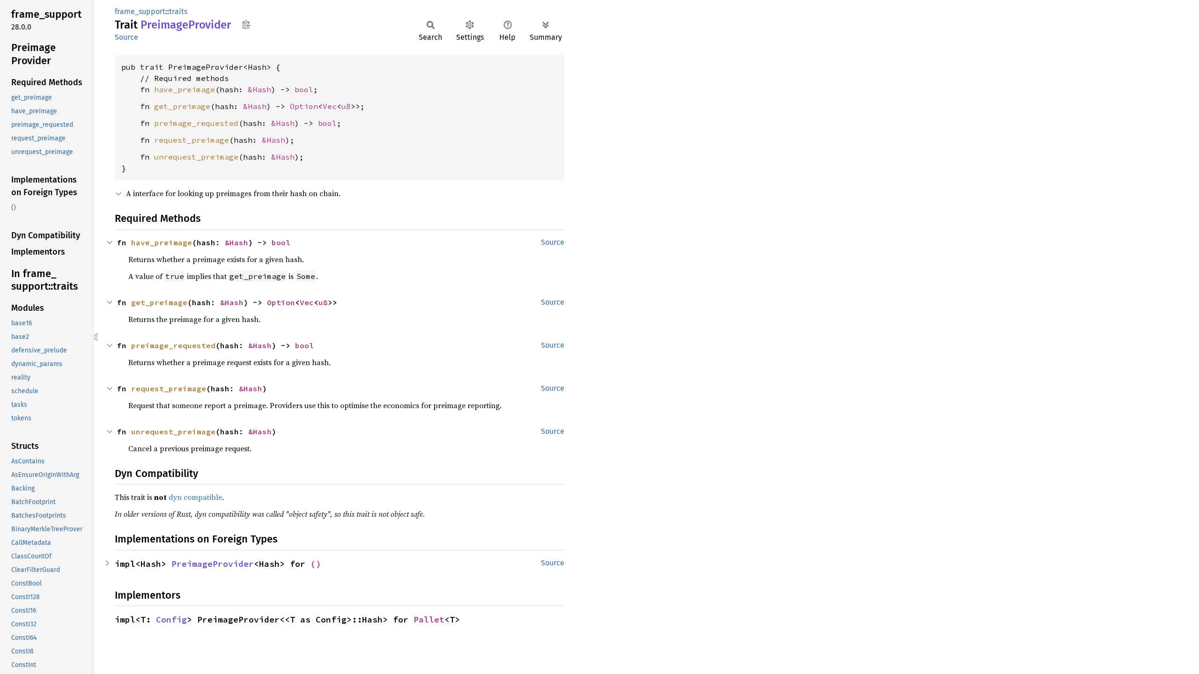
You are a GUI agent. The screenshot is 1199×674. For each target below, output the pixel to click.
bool (304, 89)
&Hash (259, 89)
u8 (346, 106)
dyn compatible (195, 497)
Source (126, 37)
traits (178, 11)
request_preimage (191, 140)
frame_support (140, 11)
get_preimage (182, 106)
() (316, 563)
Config (171, 619)
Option (304, 106)
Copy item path (246, 24)
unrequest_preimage (196, 156)
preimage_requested (196, 123)
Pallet (429, 619)
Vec (330, 106)
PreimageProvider (212, 563)
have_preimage (184, 89)
